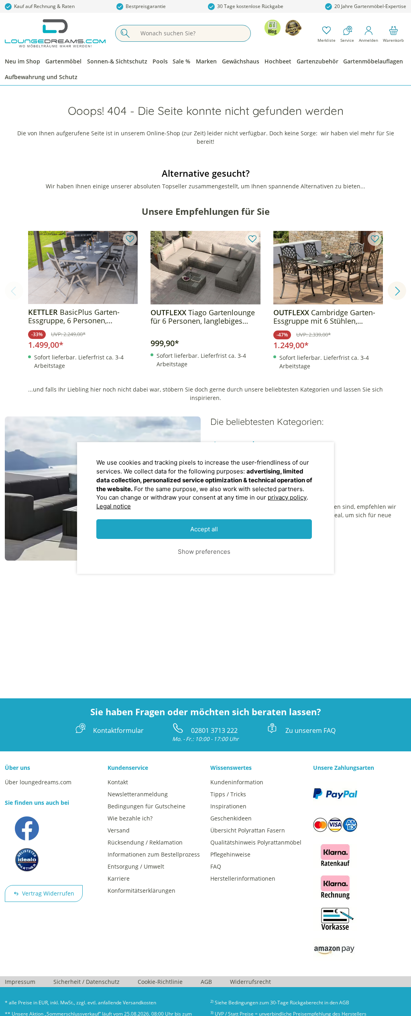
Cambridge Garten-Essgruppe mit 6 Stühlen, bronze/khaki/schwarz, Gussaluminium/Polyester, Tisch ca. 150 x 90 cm (328, 316)
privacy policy (287, 497)
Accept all (204, 529)
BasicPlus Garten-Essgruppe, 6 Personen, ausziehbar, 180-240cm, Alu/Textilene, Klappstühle (74, 316)
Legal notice (113, 506)
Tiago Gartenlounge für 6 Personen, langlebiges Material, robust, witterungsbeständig (203, 316)
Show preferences (204, 551)
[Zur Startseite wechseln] (55, 33)
